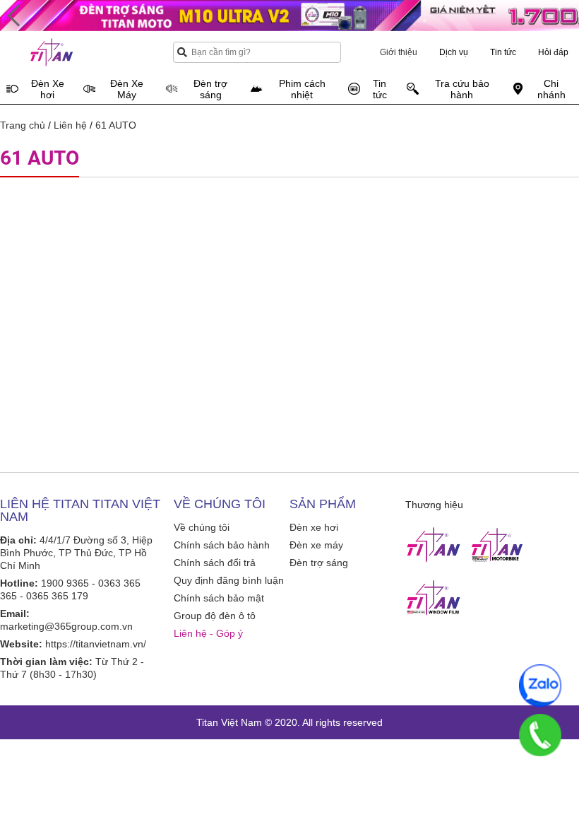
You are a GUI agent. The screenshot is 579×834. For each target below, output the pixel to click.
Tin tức (503, 52)
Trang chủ (22, 125)
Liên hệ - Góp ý (208, 633)
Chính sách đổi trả (215, 562)
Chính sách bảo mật (219, 598)
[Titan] (433, 545)
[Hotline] (540, 735)
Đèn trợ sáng (319, 562)
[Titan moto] (497, 545)
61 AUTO (115, 125)
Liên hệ (70, 125)
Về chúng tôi (201, 527)
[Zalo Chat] (540, 685)
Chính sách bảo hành (222, 545)
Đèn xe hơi (314, 527)
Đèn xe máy (316, 545)
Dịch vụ (453, 52)
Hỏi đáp (553, 52)
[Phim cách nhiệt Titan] (433, 598)
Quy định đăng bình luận (229, 580)
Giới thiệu (398, 52)
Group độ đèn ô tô (215, 615)
